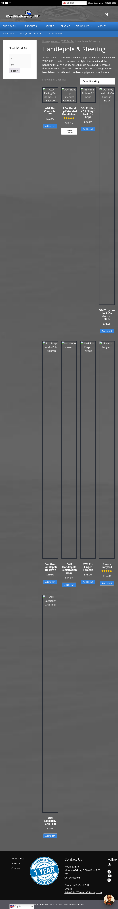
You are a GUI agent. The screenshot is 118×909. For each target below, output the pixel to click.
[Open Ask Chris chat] (109, 900)
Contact (16, 868)
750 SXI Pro (68, 41)
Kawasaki (55, 41)
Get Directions (72, 877)
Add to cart (50, 126)
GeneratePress (76, 904)
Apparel (50, 26)
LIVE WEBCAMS (54, 33)
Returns (16, 863)
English (70, 3)
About (102, 26)
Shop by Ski (9, 26)
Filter (14, 70)
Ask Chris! (8, 33)
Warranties (18, 858)
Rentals (65, 26)
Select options (69, 131)
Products (31, 26)
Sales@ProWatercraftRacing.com (83, 892)
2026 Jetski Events (30, 33)
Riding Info (82, 26)
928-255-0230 (110, 3)
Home (45, 41)
